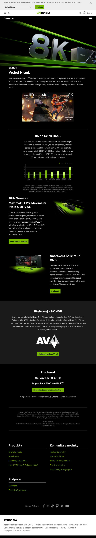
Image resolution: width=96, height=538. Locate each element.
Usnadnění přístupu (13, 527)
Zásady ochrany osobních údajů (18, 524)
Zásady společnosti (34, 527)
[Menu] (90, 18)
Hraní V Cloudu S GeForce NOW (23, 465)
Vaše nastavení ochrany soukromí (51, 524)
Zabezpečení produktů (55, 527)
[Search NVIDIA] (10, 12)
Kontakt (72, 527)
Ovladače (13, 485)
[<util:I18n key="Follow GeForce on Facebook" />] (44, 505)
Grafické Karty (15, 452)
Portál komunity (57, 465)
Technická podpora (17, 490)
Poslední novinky (58, 452)
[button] (80, 13)
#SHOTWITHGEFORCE (60, 460)
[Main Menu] (5, 13)
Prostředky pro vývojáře (61, 469)
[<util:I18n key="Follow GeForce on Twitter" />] (62, 505)
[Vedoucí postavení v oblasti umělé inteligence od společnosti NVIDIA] (43, 13)
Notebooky (14, 456)
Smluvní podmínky (77, 524)
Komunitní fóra (57, 456)
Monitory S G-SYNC (18, 460)
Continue (39, 7)
